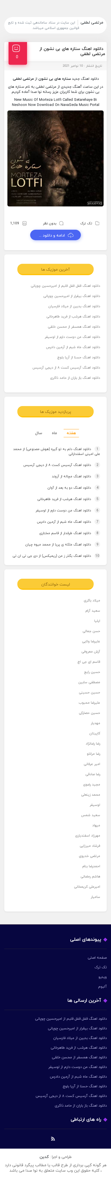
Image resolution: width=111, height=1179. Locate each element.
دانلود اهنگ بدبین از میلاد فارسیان (74, 306)
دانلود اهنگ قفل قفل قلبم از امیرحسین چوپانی (65, 286)
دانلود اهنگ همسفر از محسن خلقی (74, 327)
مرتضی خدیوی (89, 856)
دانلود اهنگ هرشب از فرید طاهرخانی (73, 316)
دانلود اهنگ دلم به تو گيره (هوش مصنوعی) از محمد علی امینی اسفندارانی (56, 451)
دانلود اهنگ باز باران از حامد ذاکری (75, 378)
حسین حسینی (89, 692)
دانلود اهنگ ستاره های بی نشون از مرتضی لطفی (72, 51)
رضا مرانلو (93, 754)
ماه (54, 433)
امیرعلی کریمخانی (87, 887)
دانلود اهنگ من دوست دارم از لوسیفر (72, 337)
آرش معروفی (90, 651)
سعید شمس (90, 815)
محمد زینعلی (90, 795)
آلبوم (102, 986)
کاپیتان (94, 733)
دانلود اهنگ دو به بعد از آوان (73, 488)
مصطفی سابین (89, 682)
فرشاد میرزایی (90, 846)
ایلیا (97, 621)
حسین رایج (92, 672)
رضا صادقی (92, 774)
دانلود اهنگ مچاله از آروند (75, 476)
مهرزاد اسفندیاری (87, 835)
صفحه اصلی (97, 957)
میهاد (96, 825)
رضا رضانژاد (93, 743)
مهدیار (95, 723)
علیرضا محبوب (89, 703)
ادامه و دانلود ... (52, 235)
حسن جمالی (91, 631)
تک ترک (86, 223)
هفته (71, 433)
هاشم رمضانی (90, 876)
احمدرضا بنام (91, 866)
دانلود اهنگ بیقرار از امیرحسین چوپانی (71, 296)
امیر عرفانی (92, 764)
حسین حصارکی (89, 713)
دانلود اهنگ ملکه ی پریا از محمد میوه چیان (61, 544)
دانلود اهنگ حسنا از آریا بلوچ (78, 357)
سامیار (95, 897)
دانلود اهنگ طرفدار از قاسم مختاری (68, 533)
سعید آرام (92, 611)
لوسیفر (95, 805)
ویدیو (102, 977)
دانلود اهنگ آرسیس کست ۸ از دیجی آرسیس (66, 367)
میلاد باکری (92, 600)
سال (38, 433)
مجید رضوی (91, 784)
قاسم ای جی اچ (88, 662)
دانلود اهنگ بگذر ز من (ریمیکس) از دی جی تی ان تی (56, 556)
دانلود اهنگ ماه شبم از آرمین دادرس (73, 347)
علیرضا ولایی (91, 641)
